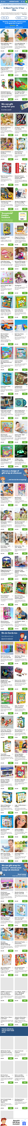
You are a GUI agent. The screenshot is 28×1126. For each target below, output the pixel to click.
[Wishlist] (22, 1)
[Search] (24, 1)
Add (11, 50)
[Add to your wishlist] (12, 43)
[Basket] (26, 1)
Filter (4, 17)
